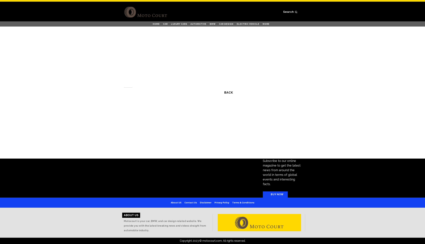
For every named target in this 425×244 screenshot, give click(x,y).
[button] (290, 12)
